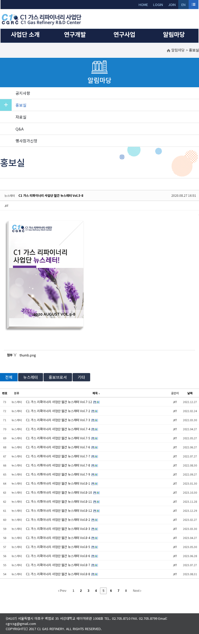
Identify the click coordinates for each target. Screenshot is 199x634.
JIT (6, 205)
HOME (143, 4)
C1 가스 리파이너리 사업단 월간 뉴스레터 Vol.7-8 (58, 465)
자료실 (21, 117)
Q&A (20, 129)
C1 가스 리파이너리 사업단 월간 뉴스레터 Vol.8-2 (58, 519)
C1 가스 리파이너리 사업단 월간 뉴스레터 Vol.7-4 (58, 429)
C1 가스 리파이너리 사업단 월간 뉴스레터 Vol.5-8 (50, 195)
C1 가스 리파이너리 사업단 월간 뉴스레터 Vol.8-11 (59, 501)
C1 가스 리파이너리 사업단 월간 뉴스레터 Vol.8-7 (58, 565)
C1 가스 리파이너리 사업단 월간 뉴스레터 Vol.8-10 (59, 492)
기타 (81, 377)
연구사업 (124, 34)
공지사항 (23, 93)
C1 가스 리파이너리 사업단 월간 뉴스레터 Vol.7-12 (59, 401)
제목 (95, 393)
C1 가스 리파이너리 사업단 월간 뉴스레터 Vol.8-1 (58, 483)
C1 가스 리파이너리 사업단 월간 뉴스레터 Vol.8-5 (58, 546)
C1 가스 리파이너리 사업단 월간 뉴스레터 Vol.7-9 (58, 474)
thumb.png (28, 355)
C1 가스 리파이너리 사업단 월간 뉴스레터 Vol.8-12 (59, 510)
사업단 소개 (25, 34)
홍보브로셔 (58, 377)
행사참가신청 (26, 140)
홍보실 (21, 105)
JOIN (172, 4)
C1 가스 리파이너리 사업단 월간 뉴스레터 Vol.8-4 (58, 537)
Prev (62, 591)
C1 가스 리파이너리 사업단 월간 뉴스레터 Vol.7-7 (58, 456)
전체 (8, 377)
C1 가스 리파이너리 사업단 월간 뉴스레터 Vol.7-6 (58, 447)
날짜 (190, 393)
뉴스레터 (30, 377)
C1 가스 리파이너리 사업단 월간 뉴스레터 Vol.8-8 (58, 574)
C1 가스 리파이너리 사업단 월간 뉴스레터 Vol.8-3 (58, 528)
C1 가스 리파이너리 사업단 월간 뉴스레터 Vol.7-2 (58, 411)
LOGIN (158, 4)
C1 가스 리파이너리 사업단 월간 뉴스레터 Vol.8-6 (58, 555)
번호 (4, 393)
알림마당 (174, 34)
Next (136, 591)
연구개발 (75, 34)
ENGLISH (183, 5)
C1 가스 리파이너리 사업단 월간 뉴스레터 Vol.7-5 (58, 438)
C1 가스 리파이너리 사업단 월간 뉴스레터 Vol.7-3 (58, 420)
